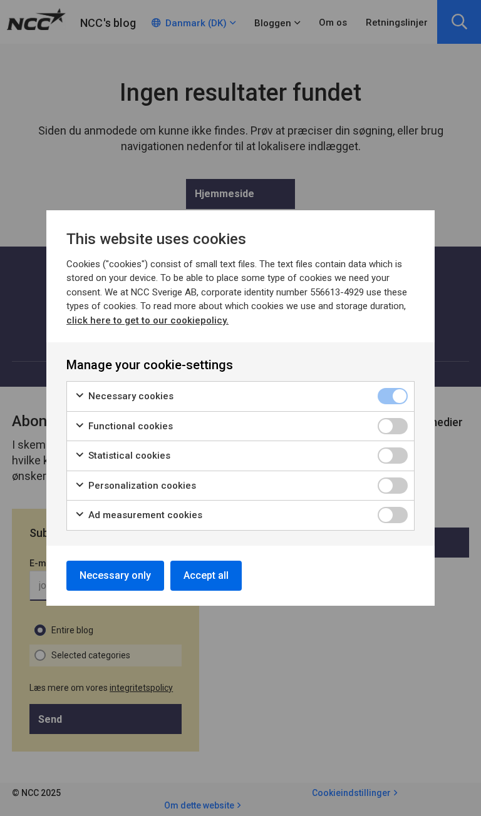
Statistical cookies (128, 455)
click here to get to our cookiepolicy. (147, 320)
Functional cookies (129, 426)
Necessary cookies (129, 396)
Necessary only (115, 575)
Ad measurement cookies (144, 515)
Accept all (206, 575)
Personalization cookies (141, 485)
